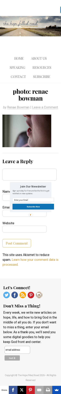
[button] (33, 186)
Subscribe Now (33, 206)
